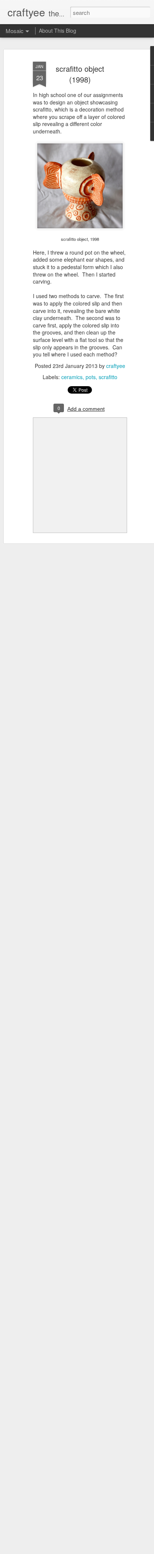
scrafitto (108, 377)
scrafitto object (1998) (80, 74)
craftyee (115, 365)
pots (91, 377)
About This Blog (57, 30)
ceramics (72, 377)
